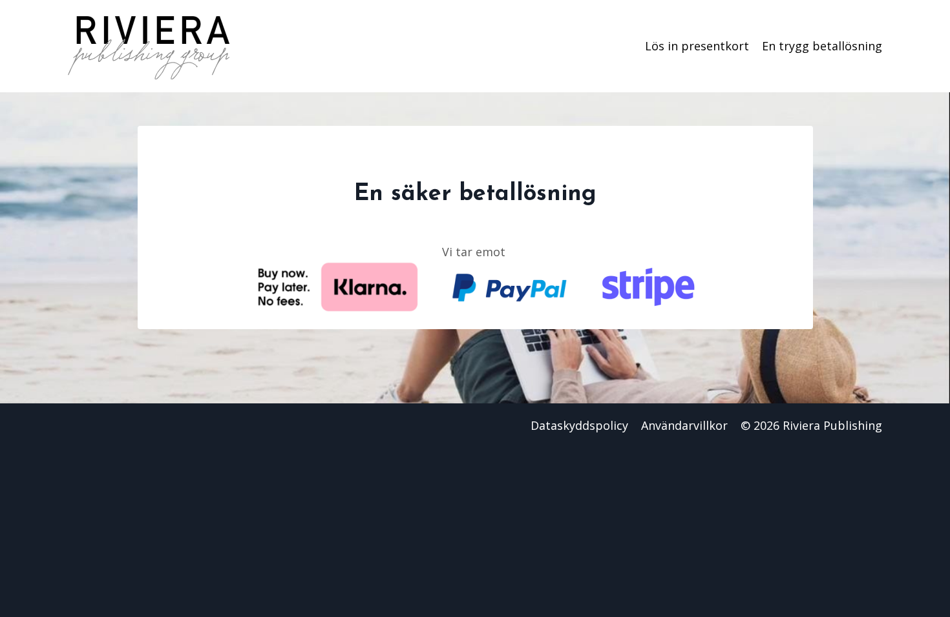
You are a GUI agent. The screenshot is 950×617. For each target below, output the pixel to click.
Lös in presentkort (697, 46)
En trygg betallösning (822, 46)
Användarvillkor (684, 425)
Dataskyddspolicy (579, 425)
